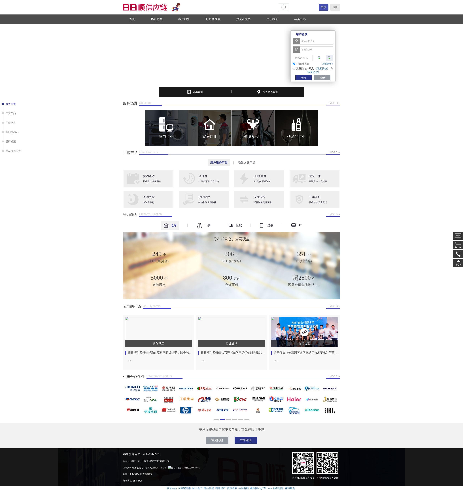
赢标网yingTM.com (261, 488)
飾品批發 (209, 488)
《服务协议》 (312, 72)
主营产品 (11, 113)
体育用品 (172, 488)
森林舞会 (290, 488)
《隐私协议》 (322, 68)
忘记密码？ (327, 63)
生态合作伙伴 (13, 150)
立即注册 (246, 440)
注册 (335, 7)
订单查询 (198, 91)
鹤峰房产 (220, 488)
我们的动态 (12, 132)
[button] (126, 128)
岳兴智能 (244, 488)
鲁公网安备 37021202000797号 (185, 467)
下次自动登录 (302, 64)
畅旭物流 (278, 488)
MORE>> (335, 102)
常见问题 (217, 440)
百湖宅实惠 (184, 488)
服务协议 (137, 480)
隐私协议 (127, 480)
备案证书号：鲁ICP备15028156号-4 (149, 467)
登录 (323, 7)
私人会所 (197, 488)
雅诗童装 (232, 488)
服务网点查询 (270, 91)
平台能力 (11, 122)
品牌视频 (11, 141)
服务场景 (11, 103)
